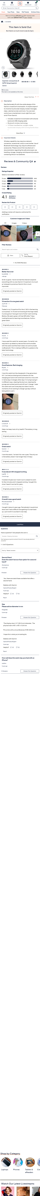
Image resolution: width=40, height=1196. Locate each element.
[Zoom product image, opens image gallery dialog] (2, 67)
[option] (20, 16)
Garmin (4, 85)
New (18, 12)
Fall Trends (25, 12)
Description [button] (8, 101)
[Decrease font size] (38, 96)
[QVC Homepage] (2, 22)
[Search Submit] (37, 8)
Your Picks (10, 12)
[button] (4, 4)
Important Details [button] (10, 138)
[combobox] (18, 8)
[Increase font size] (36, 96)
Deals (3, 12)
